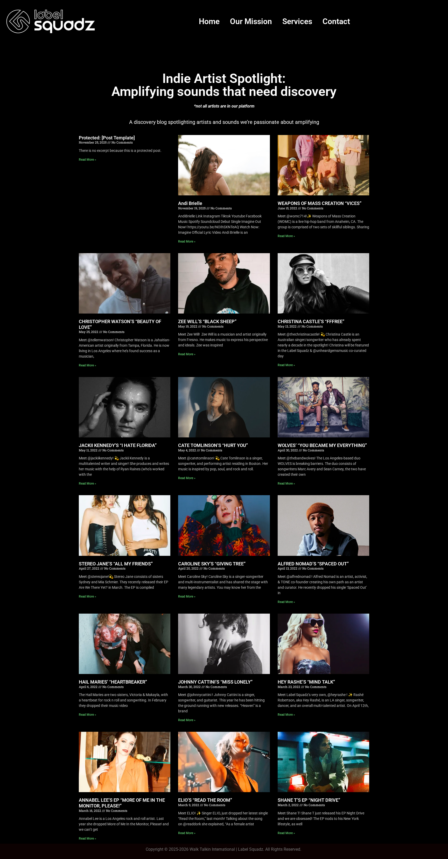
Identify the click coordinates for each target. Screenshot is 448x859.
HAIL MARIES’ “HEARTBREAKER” (113, 682)
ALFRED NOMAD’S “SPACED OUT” (313, 563)
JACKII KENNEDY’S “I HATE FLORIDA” (118, 445)
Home (209, 21)
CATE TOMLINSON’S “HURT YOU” (213, 445)
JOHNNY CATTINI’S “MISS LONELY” (215, 682)
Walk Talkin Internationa (212, 849)
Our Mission (251, 21)
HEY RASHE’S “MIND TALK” (306, 682)
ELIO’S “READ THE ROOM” (205, 800)
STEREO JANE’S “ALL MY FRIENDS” (116, 563)
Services (297, 21)
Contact (336, 21)
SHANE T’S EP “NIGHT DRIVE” (309, 800)
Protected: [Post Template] (107, 137)
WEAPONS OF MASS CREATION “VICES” (319, 203)
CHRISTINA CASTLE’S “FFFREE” (311, 321)
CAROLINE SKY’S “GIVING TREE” (212, 563)
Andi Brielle (190, 203)
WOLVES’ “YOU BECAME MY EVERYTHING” (322, 445)
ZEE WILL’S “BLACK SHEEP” (207, 321)
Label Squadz (250, 849)
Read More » (87, 159)
